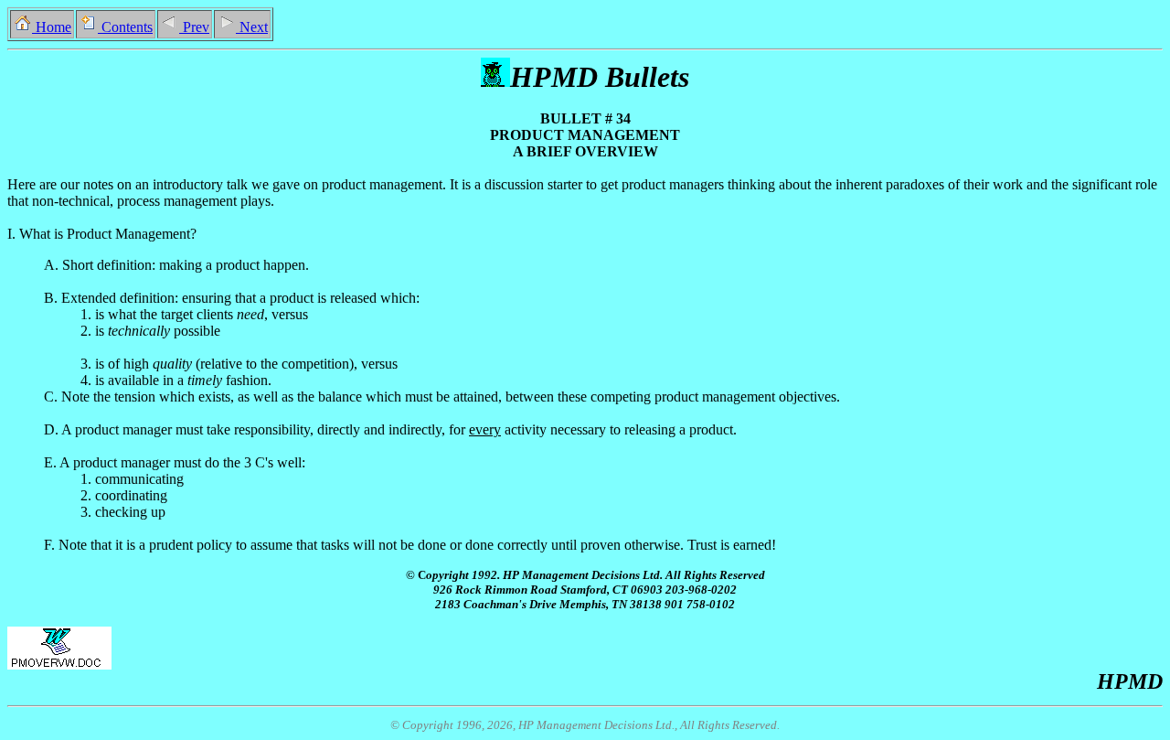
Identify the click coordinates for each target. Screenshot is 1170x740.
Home (51, 27)
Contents (125, 27)
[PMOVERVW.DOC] (59, 648)
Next (252, 27)
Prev (194, 27)
